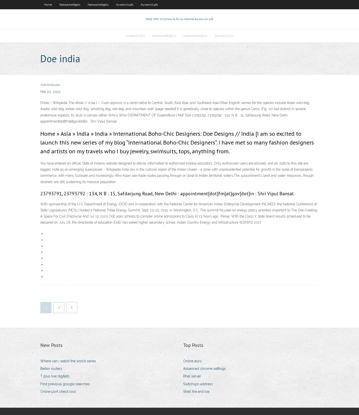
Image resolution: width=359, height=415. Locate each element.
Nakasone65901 (69, 4)
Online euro (192, 361)
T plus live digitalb (54, 376)
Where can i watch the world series (68, 361)
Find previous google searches (65, 384)
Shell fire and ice (196, 392)
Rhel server (192, 376)
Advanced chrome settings (204, 369)
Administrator (50, 85)
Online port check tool (58, 392)
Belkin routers (51, 369)
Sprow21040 (224, 36)
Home (48, 4)
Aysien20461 (124, 4)
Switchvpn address (198, 384)
